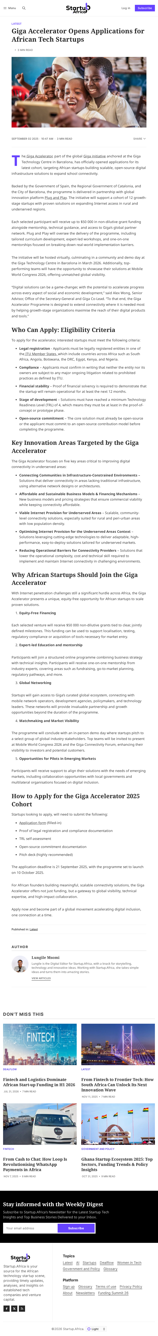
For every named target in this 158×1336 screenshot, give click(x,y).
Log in (126, 8)
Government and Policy (97, 1149)
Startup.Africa (73, 1329)
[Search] (24, 8)
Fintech (8, 1149)
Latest (17, 24)
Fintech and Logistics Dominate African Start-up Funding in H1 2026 (39, 1082)
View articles (41, 978)
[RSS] (22, 1309)
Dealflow (10, 1069)
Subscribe (145, 8)
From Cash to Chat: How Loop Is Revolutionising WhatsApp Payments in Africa (35, 1164)
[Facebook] (6, 1309)
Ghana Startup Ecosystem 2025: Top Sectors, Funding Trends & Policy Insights (117, 1164)
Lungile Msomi (46, 957)
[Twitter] (14, 1309)
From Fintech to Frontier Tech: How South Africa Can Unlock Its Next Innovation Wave (117, 1085)
